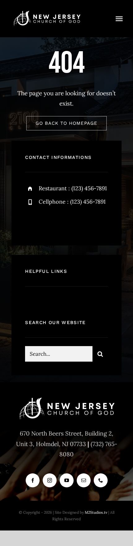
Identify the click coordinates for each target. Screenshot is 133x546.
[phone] (101, 480)
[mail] (84, 480)
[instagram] (66, 222)
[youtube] (67, 480)
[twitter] (49, 222)
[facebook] (32, 222)
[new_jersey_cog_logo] (46, 12)
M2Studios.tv (96, 512)
